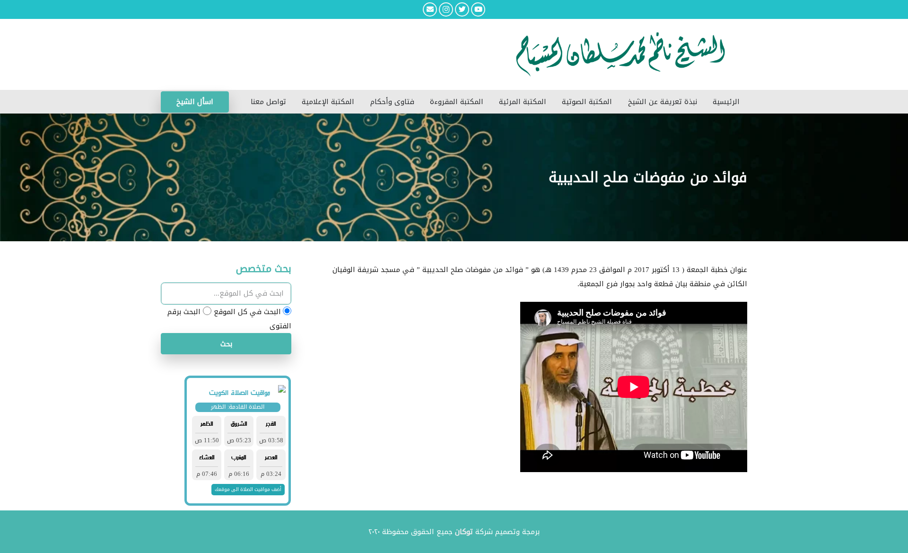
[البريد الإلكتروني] (430, 9)
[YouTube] (478, 9)
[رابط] (392, 54)
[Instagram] (446, 9)
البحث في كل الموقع (247, 311)
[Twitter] (462, 9)
